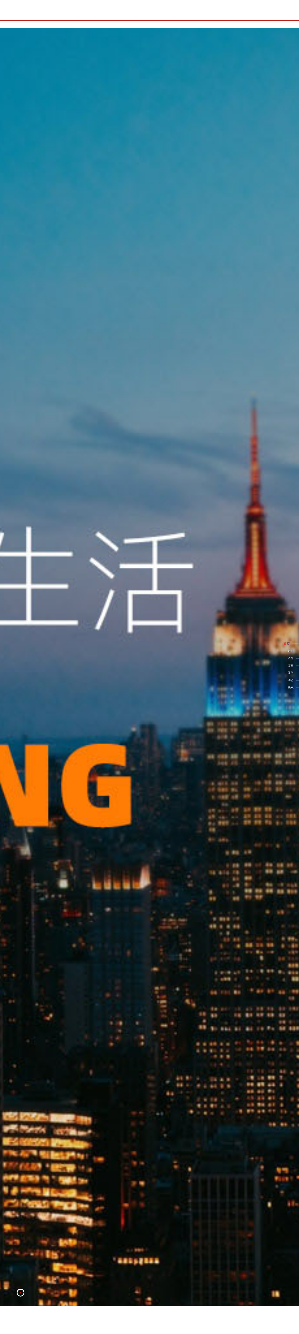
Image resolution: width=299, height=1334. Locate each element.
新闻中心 (213, 10)
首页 (167, 10)
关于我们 (180, 10)
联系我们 (262, 10)
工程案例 (229, 10)
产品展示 (197, 10)
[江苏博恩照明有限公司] (45, 10)
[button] (20, 1321)
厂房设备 (245, 10)
